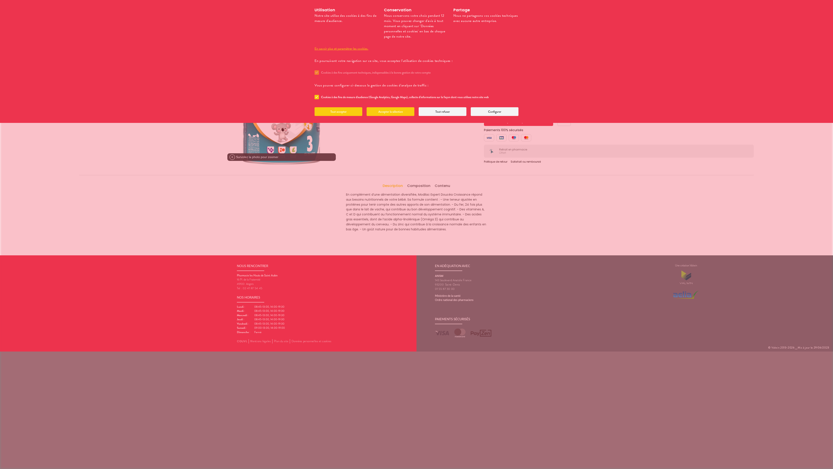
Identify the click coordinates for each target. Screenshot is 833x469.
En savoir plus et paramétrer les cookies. (341, 48)
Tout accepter (338, 111)
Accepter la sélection (390, 111)
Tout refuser (442, 111)
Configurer (494, 111)
